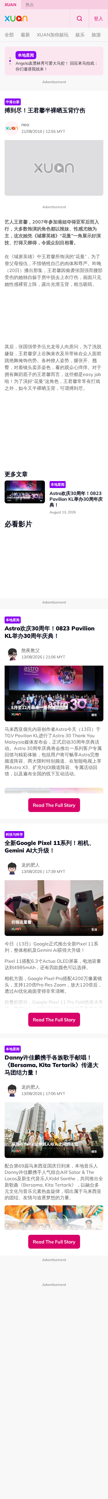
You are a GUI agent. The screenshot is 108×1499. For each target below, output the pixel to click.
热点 (30, 4)
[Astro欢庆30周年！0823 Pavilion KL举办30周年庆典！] (25, 492)
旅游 (96, 35)
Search (79, 18)
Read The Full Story (54, 805)
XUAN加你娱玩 (53, 35)
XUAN (10, 4)
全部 (9, 35)
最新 (25, 35)
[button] (10, 58)
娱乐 (80, 35)
